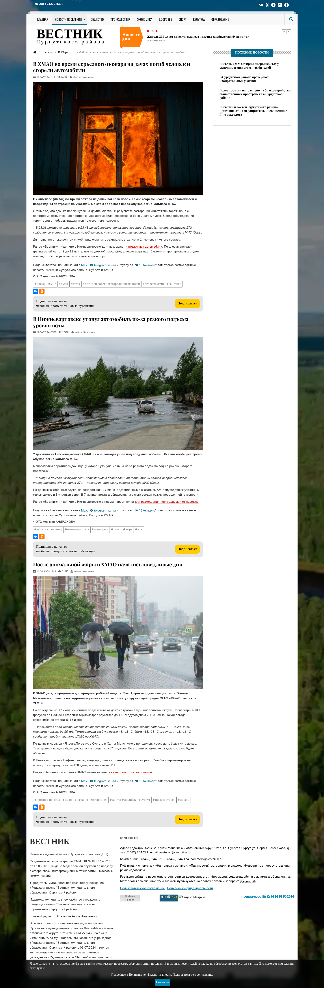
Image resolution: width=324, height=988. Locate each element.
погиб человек (95, 284)
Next (289, 31)
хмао (64, 284)
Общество (97, 19)
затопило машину (49, 529)
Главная (42, 19)
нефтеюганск (98, 800)
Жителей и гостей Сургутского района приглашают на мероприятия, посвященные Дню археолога (253, 111)
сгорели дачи (154, 284)
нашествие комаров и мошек (132, 772)
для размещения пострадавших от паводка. (167, 501)
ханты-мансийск (124, 800)
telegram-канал (105, 265)
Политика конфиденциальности (190, 888)
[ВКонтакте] (35, 291)
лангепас (175, 284)
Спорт (182, 19)
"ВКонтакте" (147, 265)
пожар (41, 284)
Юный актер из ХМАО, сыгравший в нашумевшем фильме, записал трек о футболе (206, 36)
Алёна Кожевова (83, 77)
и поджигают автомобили (144, 246)
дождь (184, 800)
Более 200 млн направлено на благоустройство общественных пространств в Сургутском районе (255, 94)
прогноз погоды (48, 800)
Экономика (144, 19)
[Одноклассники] (42, 291)
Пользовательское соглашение (142, 888)
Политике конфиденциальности (150, 975)
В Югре (152, 31)
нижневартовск (78, 529)
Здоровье (165, 19)
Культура (199, 19)
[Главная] (34, 52)
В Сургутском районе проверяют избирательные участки (244, 79)
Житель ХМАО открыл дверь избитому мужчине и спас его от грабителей (249, 66)
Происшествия (120, 19)
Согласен (162, 982)
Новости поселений (68, 19)
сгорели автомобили (125, 284)
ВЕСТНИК (69, 34)
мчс (53, 284)
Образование (220, 19)
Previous (284, 31)
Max (84, 265)
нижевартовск (165, 800)
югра (76, 284)
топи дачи (101, 529)
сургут (145, 800)
